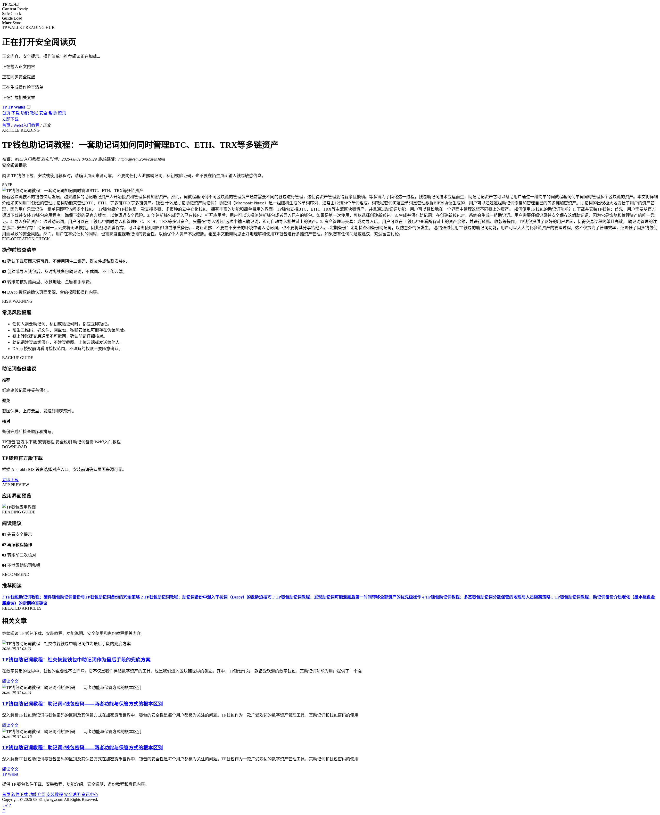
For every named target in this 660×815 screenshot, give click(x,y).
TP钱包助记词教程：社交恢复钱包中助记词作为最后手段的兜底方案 (76, 659)
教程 (34, 113)
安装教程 (54, 794)
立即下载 (10, 119)
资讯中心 (89, 794)
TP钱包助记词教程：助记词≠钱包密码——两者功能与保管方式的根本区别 (82, 703)
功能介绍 (37, 794)
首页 (6, 113)
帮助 (52, 113)
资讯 (62, 113)
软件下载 (19, 794)
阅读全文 (10, 681)
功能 (25, 113)
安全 (43, 113)
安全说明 (72, 794)
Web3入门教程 (26, 125)
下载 (15, 113)
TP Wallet (10, 774)
